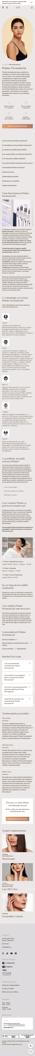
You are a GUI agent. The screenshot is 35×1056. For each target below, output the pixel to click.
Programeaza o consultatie (10, 181)
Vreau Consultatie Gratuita (17, 126)
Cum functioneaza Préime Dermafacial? (14, 141)
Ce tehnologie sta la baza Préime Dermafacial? (17, 145)
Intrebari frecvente (8, 172)
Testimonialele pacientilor (10, 176)
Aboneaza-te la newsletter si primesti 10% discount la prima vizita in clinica (14, 2)
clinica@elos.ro (6, 947)
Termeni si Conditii (8, 988)
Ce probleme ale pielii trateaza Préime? (14, 150)
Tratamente (5, 64)
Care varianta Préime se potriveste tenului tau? (17, 154)
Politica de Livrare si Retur (10, 992)
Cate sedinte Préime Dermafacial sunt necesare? (17, 163)
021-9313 (5, 944)
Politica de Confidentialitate (10, 985)
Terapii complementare (9, 185)
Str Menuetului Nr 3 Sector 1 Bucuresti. (8, 939)
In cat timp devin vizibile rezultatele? (13, 158)
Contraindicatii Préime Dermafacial (13, 167)
